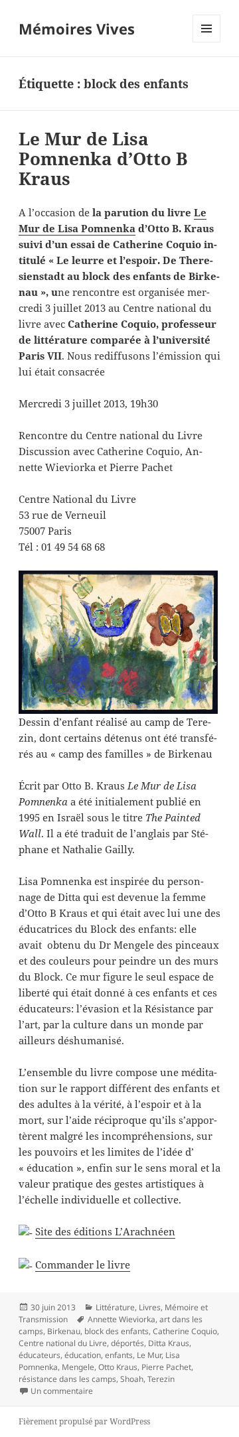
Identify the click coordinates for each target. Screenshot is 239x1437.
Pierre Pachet (166, 1367)
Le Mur (149, 1355)
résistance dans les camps (67, 1379)
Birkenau (63, 1331)
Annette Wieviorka (121, 1319)
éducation (82, 1355)
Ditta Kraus (168, 1343)
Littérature (115, 1307)
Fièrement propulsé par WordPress (84, 1421)
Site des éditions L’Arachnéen (105, 1231)
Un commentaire (62, 1391)
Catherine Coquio (185, 1331)
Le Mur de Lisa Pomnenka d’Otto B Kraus (103, 158)
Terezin (161, 1379)
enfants (119, 1355)
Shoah (131, 1379)
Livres (150, 1307)
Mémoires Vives (77, 28)
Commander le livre (82, 1264)
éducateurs (39, 1355)
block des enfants (116, 1331)
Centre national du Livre (63, 1343)
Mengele (78, 1367)
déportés (127, 1343)
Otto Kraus (117, 1367)
